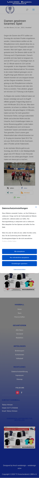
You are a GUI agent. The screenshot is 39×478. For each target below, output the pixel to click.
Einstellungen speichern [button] (19, 263)
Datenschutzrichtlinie (19, 269)
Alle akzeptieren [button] (19, 251)
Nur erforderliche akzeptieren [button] (19, 257)
